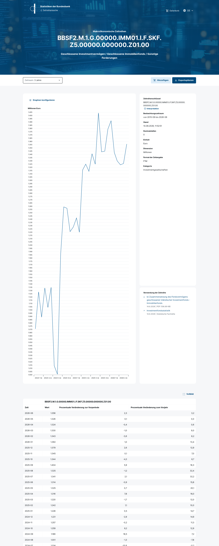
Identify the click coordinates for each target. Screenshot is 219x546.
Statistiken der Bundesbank (55, 6)
